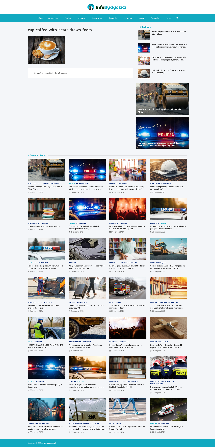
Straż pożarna (156, 384)
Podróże (46, 183)
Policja (72, 183)
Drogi (152, 263)
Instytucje (128, 18)
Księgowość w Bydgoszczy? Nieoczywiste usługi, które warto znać (87, 267)
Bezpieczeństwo (157, 381)
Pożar (118, 302)
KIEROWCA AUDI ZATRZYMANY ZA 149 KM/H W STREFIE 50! (45, 346)
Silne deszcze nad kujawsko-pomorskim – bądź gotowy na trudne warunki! (45, 427)
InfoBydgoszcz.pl (49, 443)
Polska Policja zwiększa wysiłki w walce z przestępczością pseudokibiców (45, 267)
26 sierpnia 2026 (36, 192)
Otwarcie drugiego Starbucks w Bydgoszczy (51, 73)
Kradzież (72, 381)
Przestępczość (82, 183)
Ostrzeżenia (33, 423)
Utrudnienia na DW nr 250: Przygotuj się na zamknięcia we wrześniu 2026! (167, 267)
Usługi (141, 18)
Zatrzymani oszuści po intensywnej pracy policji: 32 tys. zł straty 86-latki (168, 227)
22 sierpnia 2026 (36, 390)
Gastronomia (97, 18)
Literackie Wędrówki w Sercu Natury (44, 226)
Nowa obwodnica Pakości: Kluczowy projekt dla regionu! (43, 306)
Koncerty (113, 342)
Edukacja (113, 183)
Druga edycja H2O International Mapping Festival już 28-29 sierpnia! (127, 227)
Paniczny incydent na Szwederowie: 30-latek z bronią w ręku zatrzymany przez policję (169, 46)
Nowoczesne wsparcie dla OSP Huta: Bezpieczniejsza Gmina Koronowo (166, 388)
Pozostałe (155, 18)
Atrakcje (68, 18)
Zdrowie (81, 18)
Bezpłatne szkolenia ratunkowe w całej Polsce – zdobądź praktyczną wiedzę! (169, 58)
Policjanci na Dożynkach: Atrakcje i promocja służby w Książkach (84, 227)
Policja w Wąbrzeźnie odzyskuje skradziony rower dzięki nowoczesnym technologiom (85, 387)
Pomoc (112, 302)
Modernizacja (156, 183)
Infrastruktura (35, 183)
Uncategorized (115, 423)
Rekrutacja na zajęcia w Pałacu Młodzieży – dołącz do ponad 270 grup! (127, 267)
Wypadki (38, 342)
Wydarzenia (56, 183)
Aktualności (53, 18)
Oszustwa (154, 223)
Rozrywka (113, 18)
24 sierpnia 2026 (117, 351)
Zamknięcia (161, 263)
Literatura (32, 223)
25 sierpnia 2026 (117, 271)
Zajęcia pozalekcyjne (127, 263)
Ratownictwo (163, 423)
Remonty (167, 183)
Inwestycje (47, 302)
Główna (40, 18)
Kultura (112, 223)
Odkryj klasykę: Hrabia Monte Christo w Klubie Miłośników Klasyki (126, 385)
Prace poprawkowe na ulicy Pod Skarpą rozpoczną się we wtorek (85, 346)
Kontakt (169, 18)
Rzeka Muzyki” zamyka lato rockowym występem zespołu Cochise (125, 346)
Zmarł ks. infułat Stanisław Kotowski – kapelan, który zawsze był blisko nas (166, 346)
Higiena (95, 423)
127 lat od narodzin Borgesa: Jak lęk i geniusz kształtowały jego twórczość (166, 306)
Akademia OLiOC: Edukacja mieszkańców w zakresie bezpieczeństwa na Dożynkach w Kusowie (87, 428)
